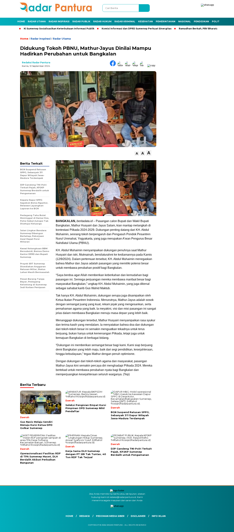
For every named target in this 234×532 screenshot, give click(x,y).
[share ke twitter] (121, 65)
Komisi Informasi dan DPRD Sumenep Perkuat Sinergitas (123, 28)
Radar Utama (37, 21)
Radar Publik (81, 21)
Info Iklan (159, 516)
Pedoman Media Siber (110, 516)
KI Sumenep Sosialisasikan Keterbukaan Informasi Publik (46, 28)
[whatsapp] (207, 4)
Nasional (184, 21)
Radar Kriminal (124, 21)
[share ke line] (143, 65)
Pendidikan (201, 21)
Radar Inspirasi (59, 21)
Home (21, 21)
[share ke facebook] (113, 65)
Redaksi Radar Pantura (36, 62)
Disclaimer (138, 516)
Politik (217, 21)
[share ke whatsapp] (128, 65)
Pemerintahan (165, 21)
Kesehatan (145, 21)
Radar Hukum (102, 21)
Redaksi (84, 516)
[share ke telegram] (136, 65)
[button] (137, 153)
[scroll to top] (224, 526)
